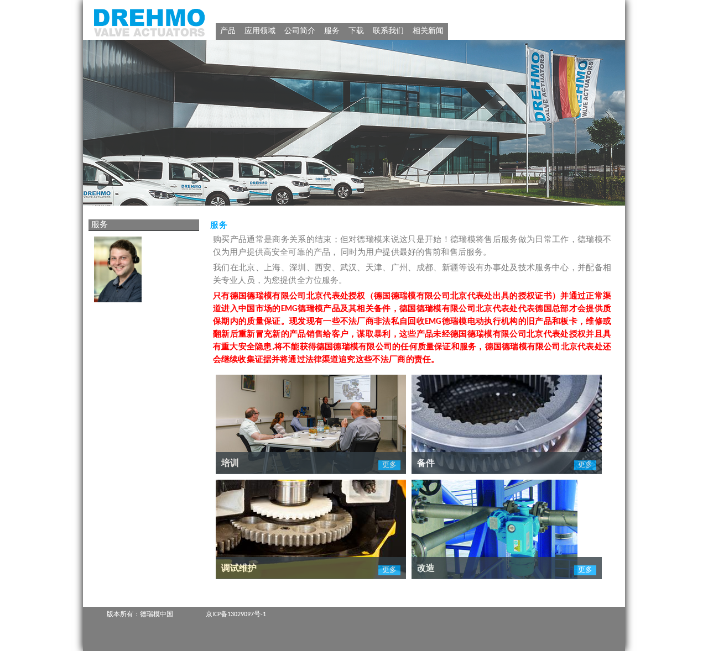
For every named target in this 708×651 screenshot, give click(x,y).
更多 (389, 465)
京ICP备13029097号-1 (236, 614)
